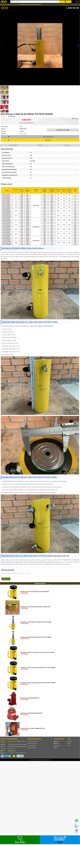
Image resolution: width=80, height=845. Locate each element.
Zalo (56, 747)
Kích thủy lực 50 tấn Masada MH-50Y (29, 698)
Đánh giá (67, 145)
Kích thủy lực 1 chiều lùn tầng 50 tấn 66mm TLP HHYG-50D (35, 606)
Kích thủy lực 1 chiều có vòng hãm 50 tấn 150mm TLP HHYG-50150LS (37, 682)
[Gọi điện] (76, 820)
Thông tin (40, 145)
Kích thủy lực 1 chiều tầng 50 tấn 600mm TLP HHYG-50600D (35, 637)
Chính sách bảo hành (32, 743)
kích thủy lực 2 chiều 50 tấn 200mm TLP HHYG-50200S (37, 326)
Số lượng (3, 133)
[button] (78, 45)
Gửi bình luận (6, 579)
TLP (21, 126)
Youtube (57, 743)
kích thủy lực (9, 481)
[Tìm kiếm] (65, 1)
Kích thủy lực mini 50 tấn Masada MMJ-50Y (31, 713)
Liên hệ (69, 743)
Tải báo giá (76, 118)
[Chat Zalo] (76, 825)
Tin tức (68, 745)
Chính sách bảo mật (31, 745)
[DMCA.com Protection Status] (13, 756)
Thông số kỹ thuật (13, 145)
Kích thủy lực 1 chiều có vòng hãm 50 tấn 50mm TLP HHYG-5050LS (37, 652)
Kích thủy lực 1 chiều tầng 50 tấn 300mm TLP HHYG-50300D (35, 622)
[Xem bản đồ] (76, 830)
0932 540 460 (63, 130)
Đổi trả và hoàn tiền (31, 747)
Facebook (57, 741)
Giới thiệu (69, 741)
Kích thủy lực (7, 4)
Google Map (57, 745)
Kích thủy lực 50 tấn (15, 4)
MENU (77, 1)
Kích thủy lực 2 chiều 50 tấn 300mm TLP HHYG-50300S (34, 591)
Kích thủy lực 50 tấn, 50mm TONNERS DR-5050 (32, 728)
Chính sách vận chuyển (32, 741)
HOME (2, 4)
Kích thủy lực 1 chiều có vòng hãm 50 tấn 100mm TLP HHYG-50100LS (37, 667)
